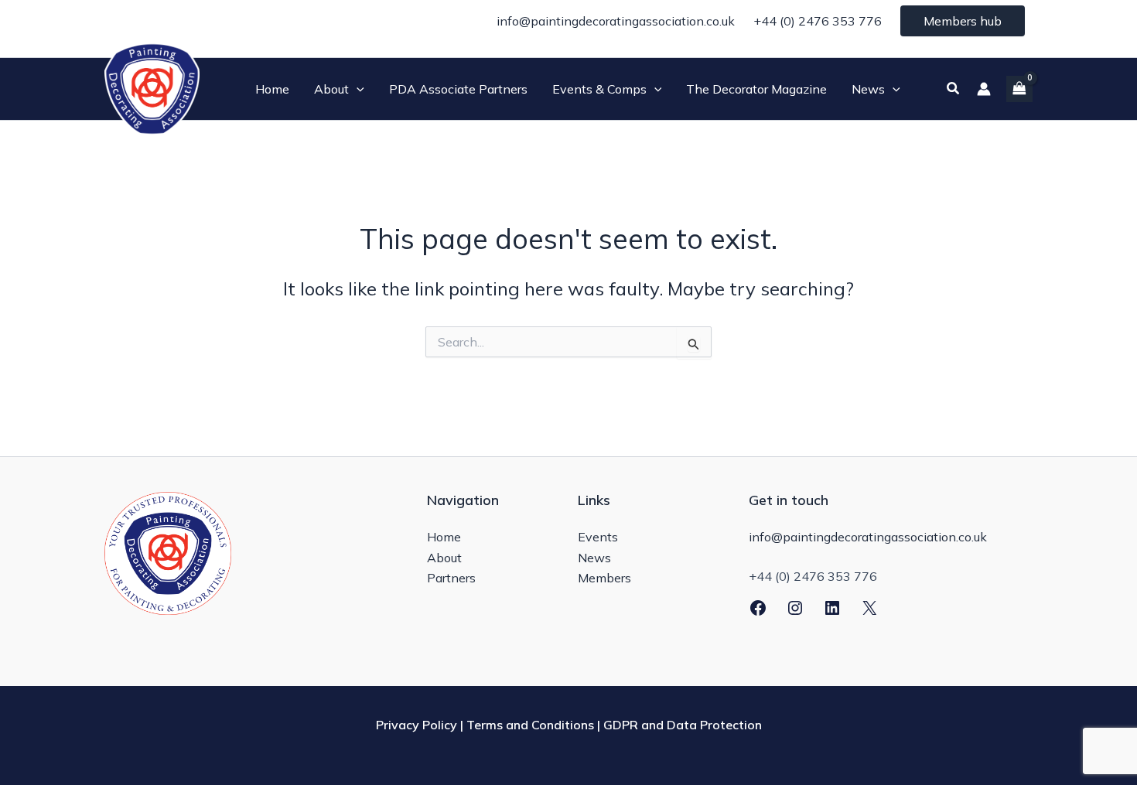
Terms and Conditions (530, 724)
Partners (451, 577)
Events (598, 536)
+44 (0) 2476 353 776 (817, 21)
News (594, 557)
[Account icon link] (984, 89)
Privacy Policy (416, 724)
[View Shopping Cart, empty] (1019, 88)
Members (604, 577)
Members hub (963, 21)
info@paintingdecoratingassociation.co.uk (616, 21)
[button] (356, 89)
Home (444, 536)
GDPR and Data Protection (682, 724)
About (444, 557)
